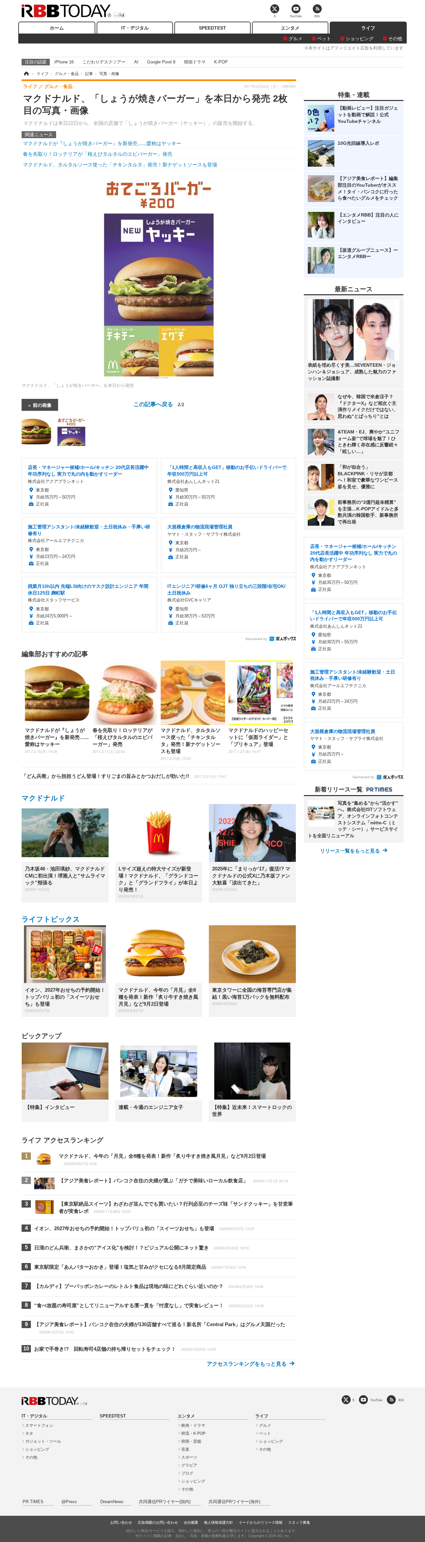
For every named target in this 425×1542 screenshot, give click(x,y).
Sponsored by (256, 639)
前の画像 (42, 405)
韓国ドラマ (195, 61)
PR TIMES (33, 1501)
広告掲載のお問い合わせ (158, 1522)
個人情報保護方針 (218, 1522)
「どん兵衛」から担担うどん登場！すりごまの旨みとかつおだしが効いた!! (124, 776)
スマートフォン (39, 1425)
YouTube (376, 1400)
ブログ (187, 1473)
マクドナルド (43, 798)
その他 (395, 38)
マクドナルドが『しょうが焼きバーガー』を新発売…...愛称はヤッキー (102, 143)
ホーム (57, 28)
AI (136, 61)
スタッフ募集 (299, 1522)
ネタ (29, 1433)
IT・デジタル (135, 28)
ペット (324, 38)
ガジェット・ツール (43, 1441)
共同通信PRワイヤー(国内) (165, 1501)
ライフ (368, 28)
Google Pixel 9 (161, 61)
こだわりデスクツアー (104, 61)
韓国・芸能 (191, 1441)
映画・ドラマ (193, 1425)
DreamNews (112, 1501)
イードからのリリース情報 (261, 1522)
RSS (401, 1400)
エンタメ (290, 28)
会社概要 (191, 1522)
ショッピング (360, 38)
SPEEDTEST (212, 28)
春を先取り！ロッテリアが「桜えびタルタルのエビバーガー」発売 (97, 154)
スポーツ (189, 1457)
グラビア (189, 1465)
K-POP (221, 61)
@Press (69, 1501)
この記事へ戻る (158, 404)
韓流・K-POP (193, 1433)
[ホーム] (26, 73)
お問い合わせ (121, 1522)
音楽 (185, 1449)
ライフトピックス (51, 919)
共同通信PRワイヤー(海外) (234, 1501)
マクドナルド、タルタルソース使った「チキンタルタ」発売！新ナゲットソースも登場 (120, 164)
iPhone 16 (64, 61)
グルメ (295, 38)
